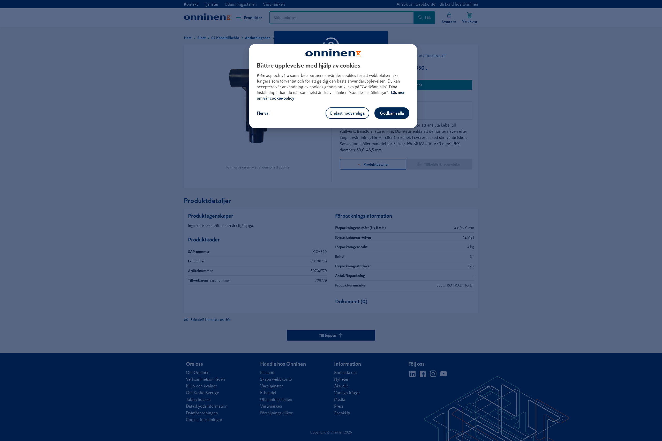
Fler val (263, 113)
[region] (333, 86)
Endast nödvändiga (347, 113)
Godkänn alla (392, 113)
